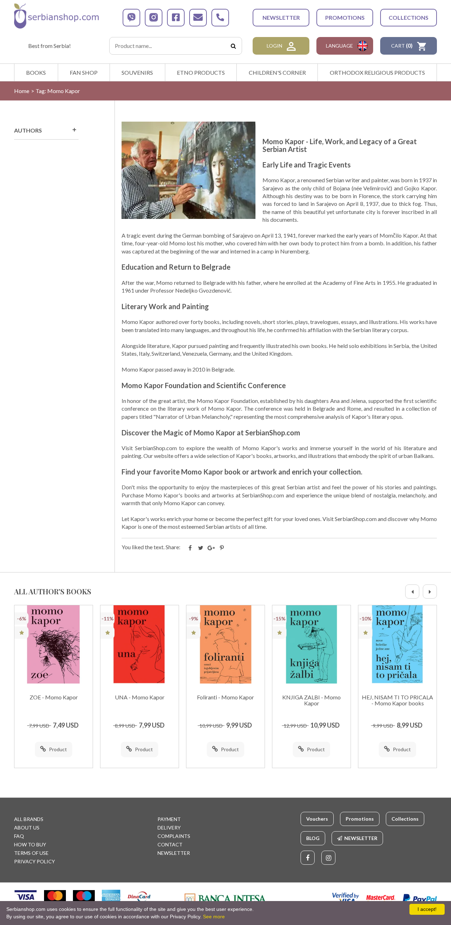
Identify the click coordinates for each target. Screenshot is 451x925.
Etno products (201, 72)
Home (21, 90)
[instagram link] (153, 17)
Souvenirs (137, 72)
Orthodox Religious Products (377, 72)
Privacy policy (34, 861)
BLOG (313, 838)
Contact (170, 844)
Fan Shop (84, 72)
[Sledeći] (430, 591)
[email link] (198, 17)
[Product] (53, 644)
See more (214, 916)
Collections (408, 17)
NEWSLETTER (281, 17)
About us (26, 828)
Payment (169, 819)
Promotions (345, 17)
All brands (28, 819)
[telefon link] (220, 17)
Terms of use (31, 853)
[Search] (233, 46)
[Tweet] (201, 548)
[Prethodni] (412, 591)
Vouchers (317, 819)
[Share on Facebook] (190, 548)
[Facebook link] (308, 858)
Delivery (169, 828)
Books (36, 72)
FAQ (19, 836)
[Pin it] (222, 548)
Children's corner (277, 72)
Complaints (173, 836)
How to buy (30, 844)
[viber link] (131, 17)
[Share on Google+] (211, 548)
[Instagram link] (328, 858)
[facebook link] (176, 17)
